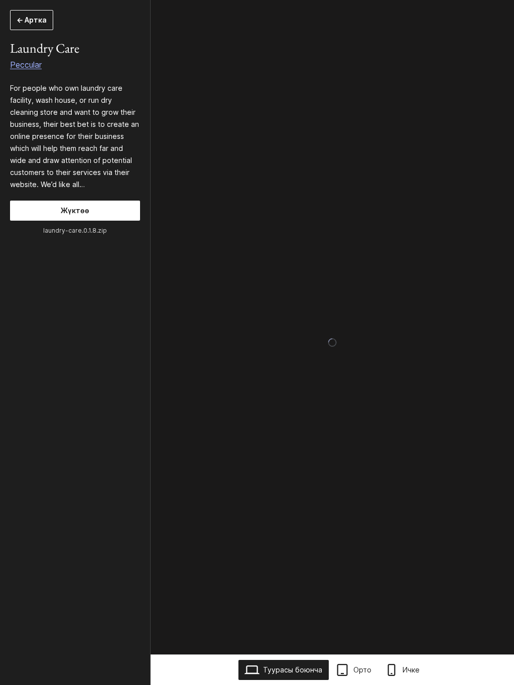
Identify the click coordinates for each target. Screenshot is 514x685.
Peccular (26, 65)
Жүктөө (75, 210)
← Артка (32, 20)
